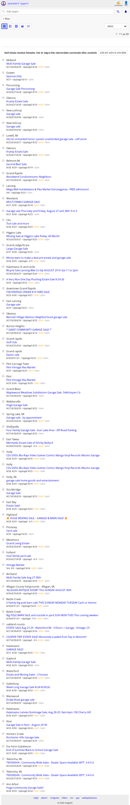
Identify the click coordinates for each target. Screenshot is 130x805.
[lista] (4, 26)
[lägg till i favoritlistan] (3, 60)
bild (41, 66)
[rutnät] (16, 26)
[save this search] (126, 11)
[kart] (28, 26)
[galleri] (22, 26)
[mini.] (10, 26)
